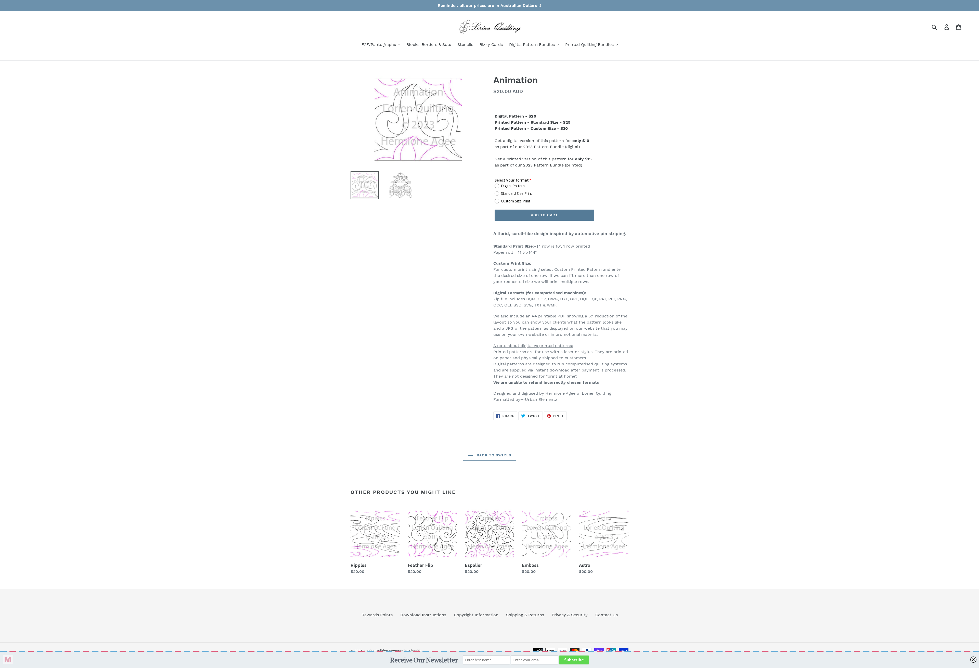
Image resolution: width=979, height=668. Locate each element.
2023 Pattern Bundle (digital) (551, 146)
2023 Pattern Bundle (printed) (552, 165)
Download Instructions (423, 614)
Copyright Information (476, 614)
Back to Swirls (493, 455)
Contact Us (606, 614)
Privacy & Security (570, 614)
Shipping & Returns (525, 614)
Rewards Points (377, 614)
